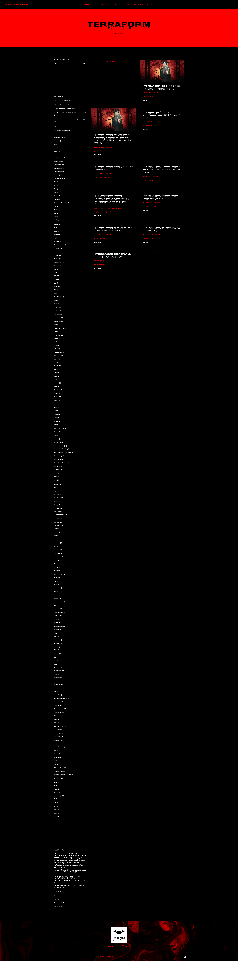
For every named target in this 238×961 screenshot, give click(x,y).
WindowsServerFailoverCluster (63, 774)
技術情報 (127, 5)
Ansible (56, 134)
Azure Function (58, 459)
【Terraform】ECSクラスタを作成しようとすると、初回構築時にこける (161, 88)
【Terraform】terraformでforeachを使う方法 (161, 197)
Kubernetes (57, 356)
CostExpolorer (58, 178)
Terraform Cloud (59, 612)
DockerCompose (59, 262)
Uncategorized (58, 626)
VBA (55, 275)
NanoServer (57, 684)
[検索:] (70, 63)
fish (55, 283)
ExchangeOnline (59, 511)
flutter (56, 286)
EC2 (55, 182)
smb (55, 404)
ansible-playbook (59, 137)
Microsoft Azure (110, 208)
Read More (146, 100)
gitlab (55, 376)
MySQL (56, 491)
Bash (55, 227)
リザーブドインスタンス (61, 220)
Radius (56, 571)
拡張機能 (56, 480)
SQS (55, 213)
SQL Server (57, 702)
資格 (55, 813)
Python (56, 567)
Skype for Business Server (62, 698)
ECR (55, 185)
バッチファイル (58, 733)
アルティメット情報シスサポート (101, 5)
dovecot (56, 266)
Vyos (55, 424)
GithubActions (58, 297)
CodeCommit (58, 168)
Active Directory (59, 671)
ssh (55, 411)
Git (55, 293)
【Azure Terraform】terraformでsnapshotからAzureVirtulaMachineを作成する (113, 200)
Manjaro (56, 383)
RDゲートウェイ (58, 574)
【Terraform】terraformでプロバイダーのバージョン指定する (113, 256)
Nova (55, 535)
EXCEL (56, 272)
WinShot (56, 799)
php (55, 546)
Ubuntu (56, 421)
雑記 (55, 817)
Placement (57, 539)
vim (55, 636)
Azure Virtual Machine (60, 463)
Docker (56, 259)
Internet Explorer (59, 328)
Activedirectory (59, 747)
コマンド (56, 729)
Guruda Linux (58, 321)
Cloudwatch (57, 164)
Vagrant (56, 630)
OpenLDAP (57, 519)
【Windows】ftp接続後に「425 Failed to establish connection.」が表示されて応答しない (70, 871)
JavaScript (57, 335)
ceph (55, 238)
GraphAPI (57, 314)
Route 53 (57, 210)
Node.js (56, 505)
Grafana (56, 311)
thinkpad (56, 616)
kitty (55, 345)
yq (54, 785)
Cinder (56, 528)
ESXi (55, 650)
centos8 (56, 234)
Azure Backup (58, 456)
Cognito (56, 175)
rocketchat (57, 588)
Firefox (56, 279)
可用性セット (58, 476)
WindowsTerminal (59, 712)
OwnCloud (57, 390)
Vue (55, 657)
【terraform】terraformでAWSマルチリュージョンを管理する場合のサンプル (161, 169)
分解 (55, 803)
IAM (55, 192)
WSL (55, 716)
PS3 (55, 564)
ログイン (56, 896)
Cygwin (56, 255)
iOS (55, 331)
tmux (55, 619)
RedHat (56, 397)
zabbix (56, 789)
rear (55, 581)
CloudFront (57, 161)
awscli (56, 224)
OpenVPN (57, 543)
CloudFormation (59, 158)
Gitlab (56, 300)
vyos (55, 661)
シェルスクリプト (59, 428)
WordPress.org (58, 906)
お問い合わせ (150, 5)
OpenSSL (56, 522)
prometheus (58, 557)
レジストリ (57, 736)
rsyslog (56, 400)
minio (55, 487)
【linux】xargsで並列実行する (63, 101)
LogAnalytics (58, 469)
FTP (55, 290)
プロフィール (117, 5)
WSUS (56, 723)
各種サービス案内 (138, 5)
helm (55, 324)
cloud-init (57, 241)
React (56, 578)
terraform (157, 93)
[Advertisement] (113, 76)
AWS (55, 151)
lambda (56, 359)
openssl (56, 386)
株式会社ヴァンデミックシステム (116, 957)
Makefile (56, 439)
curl (55, 252)
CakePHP (56, 231)
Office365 (57, 508)
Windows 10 (57, 705)
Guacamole (57, 318)
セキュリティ (58, 431)
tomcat (56, 417)
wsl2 (55, 719)
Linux (55, 363)
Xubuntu (56, 782)
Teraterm (57, 414)
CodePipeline (58, 171)
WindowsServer (58, 709)
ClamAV (56, 372)
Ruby (55, 591)
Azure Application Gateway (62, 452)
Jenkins (56, 338)
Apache (56, 141)
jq (54, 342)
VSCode (56, 654)
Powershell (57, 553)
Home (87, 5)
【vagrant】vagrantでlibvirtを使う (64, 109)
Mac (55, 435)
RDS (55, 206)
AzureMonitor (58, 466)
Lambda (56, 199)
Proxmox (56, 560)
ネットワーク (58, 792)
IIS (54, 681)
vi (54, 633)
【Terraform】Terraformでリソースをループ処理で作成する (113, 229)
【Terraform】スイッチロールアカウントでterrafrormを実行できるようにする (162, 115)
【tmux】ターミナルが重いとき (63, 105)
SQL (55, 605)
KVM (55, 379)
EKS (55, 189)
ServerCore (57, 695)
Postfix (56, 393)
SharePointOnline (59, 514)
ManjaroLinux (58, 442)
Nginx (55, 501)
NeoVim (56, 494)
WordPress (57, 779)
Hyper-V (56, 677)
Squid (55, 407)
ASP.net (56, 754)
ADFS (55, 674)
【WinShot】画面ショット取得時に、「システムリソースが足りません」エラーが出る (70, 877)
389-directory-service (61, 130)
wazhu (56, 664)
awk (55, 148)
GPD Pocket (57, 307)
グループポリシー (59, 726)
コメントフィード (59, 903)
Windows (57, 668)
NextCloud (57, 498)
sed (55, 595)
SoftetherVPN (58, 602)
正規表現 (56, 810)
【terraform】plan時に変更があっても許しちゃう (161, 229)
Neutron (56, 532)
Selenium (56, 598)
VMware (56, 647)
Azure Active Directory (61, 449)
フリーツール (58, 796)
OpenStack (57, 525)
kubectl (56, 349)
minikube (56, 484)
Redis (55, 584)
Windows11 (57, 740)
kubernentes (58, 352)
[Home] (115, 33)
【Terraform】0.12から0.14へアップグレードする (113, 168)
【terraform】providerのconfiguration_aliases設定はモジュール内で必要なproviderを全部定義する (113, 139)
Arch (55, 144)
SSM (55, 216)
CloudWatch (58, 248)
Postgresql (57, 550)
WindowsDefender (59, 771)
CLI (55, 154)
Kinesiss (56, 196)
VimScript (57, 640)
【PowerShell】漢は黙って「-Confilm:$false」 (68, 881)
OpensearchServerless (61, 203)
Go (55, 304)
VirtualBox (57, 643)
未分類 (56, 806)
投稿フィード (58, 899)
